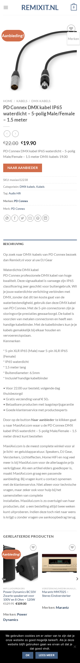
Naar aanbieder (22, 168)
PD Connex (21, 201)
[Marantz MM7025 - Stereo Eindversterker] (59, 564)
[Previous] (3, 587)
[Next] (77, 587)
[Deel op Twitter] (22, 218)
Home (7, 101)
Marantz (62, 607)
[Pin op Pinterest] (37, 218)
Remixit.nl (40, 7)
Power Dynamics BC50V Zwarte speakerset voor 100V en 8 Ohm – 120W (19, 595)
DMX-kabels (40, 101)
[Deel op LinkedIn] (45, 218)
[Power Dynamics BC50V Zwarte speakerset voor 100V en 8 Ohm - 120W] (20, 564)
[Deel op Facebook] (14, 218)
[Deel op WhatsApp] (7, 218)
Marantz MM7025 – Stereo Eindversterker (56, 593)
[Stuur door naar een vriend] (30, 218)
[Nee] (75, 647)
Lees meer (46, 655)
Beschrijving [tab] (13, 244)
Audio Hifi (15, 193)
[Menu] (5, 7)
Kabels (21, 101)
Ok (28, 655)
